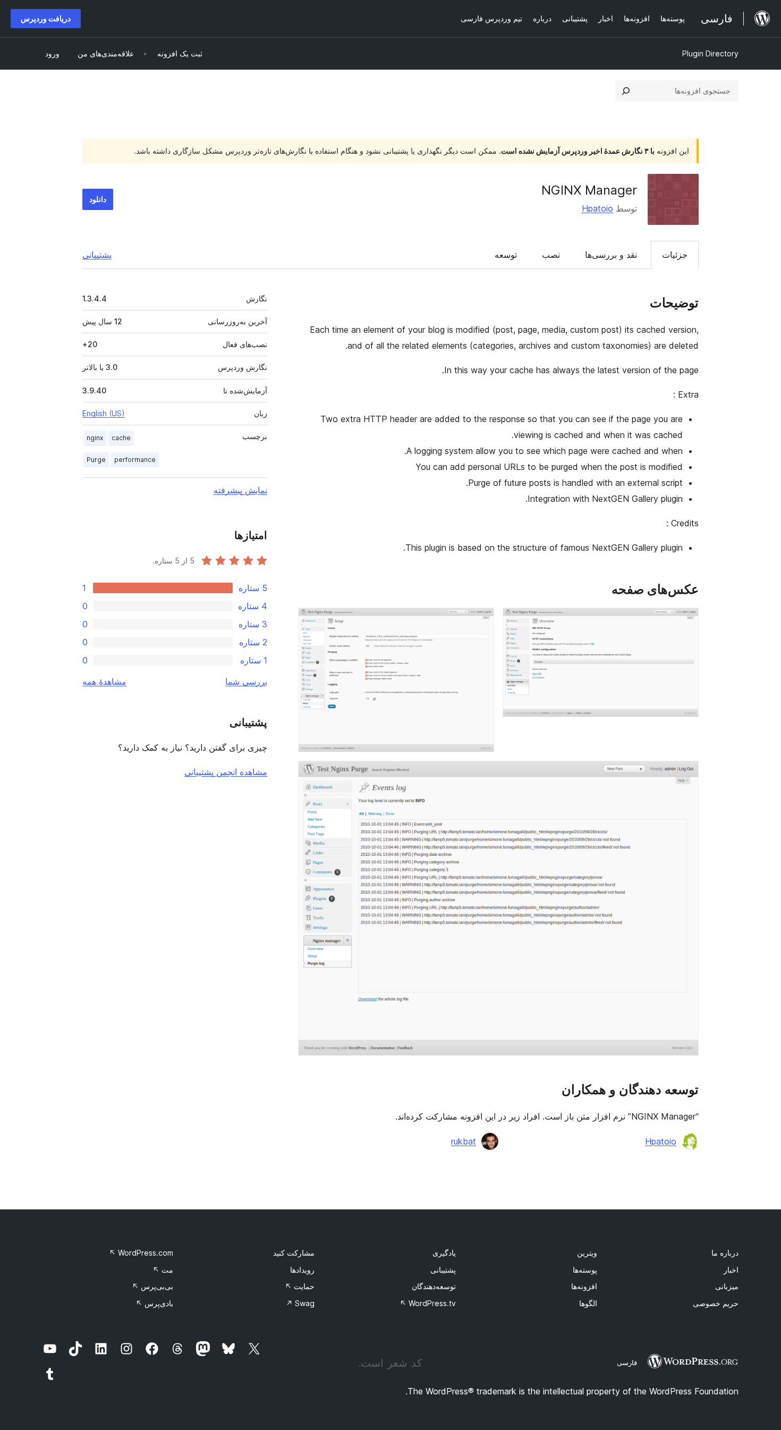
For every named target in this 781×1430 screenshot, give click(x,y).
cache (121, 438)
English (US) (103, 413)
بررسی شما (246, 681)
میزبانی (726, 1286)
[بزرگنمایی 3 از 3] (684, 775)
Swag (300, 1303)
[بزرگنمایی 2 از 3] (479, 622)
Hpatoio (597, 208)
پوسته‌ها (585, 1269)
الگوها (588, 1303)
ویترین (587, 1252)
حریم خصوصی (715, 1303)
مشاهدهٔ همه (104, 681)
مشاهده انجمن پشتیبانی (225, 772)
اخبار (731, 1269)
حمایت (300, 1286)
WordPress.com (141, 1252)
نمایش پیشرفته (240, 490)
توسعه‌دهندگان (434, 1286)
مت (162, 1269)
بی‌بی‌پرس (152, 1286)
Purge (96, 460)
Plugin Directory (710, 53)
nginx (95, 438)
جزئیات (674, 254)
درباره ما (724, 1252)
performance (135, 460)
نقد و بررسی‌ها (611, 254)
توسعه (506, 254)
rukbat (463, 1141)
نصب (551, 254)
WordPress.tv (428, 1303)
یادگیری (444, 1252)
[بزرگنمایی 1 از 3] (684, 622)
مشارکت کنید (294, 1252)
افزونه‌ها (584, 1286)
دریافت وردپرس (46, 18)
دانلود (97, 199)
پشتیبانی (97, 254)
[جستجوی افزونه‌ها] (625, 91)
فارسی (627, 1362)
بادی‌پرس (154, 1303)
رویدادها (302, 1269)
